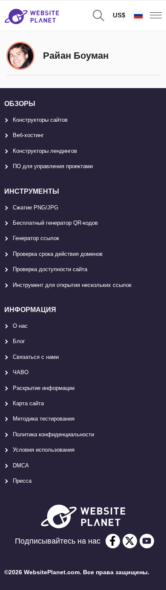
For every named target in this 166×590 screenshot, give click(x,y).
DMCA (21, 465)
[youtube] (147, 541)
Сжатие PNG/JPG (35, 207)
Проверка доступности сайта (50, 269)
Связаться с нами (36, 357)
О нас (20, 326)
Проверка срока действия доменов (58, 254)
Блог (19, 341)
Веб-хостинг (28, 135)
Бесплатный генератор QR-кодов (55, 223)
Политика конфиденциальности (53, 434)
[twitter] (130, 541)
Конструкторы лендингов (45, 151)
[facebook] (113, 541)
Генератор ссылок (36, 238)
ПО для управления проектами (53, 166)
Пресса (22, 481)
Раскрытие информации (43, 388)
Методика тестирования (43, 418)
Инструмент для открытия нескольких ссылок (72, 285)
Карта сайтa (28, 403)
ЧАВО (21, 372)
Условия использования (43, 450)
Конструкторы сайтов (40, 120)
